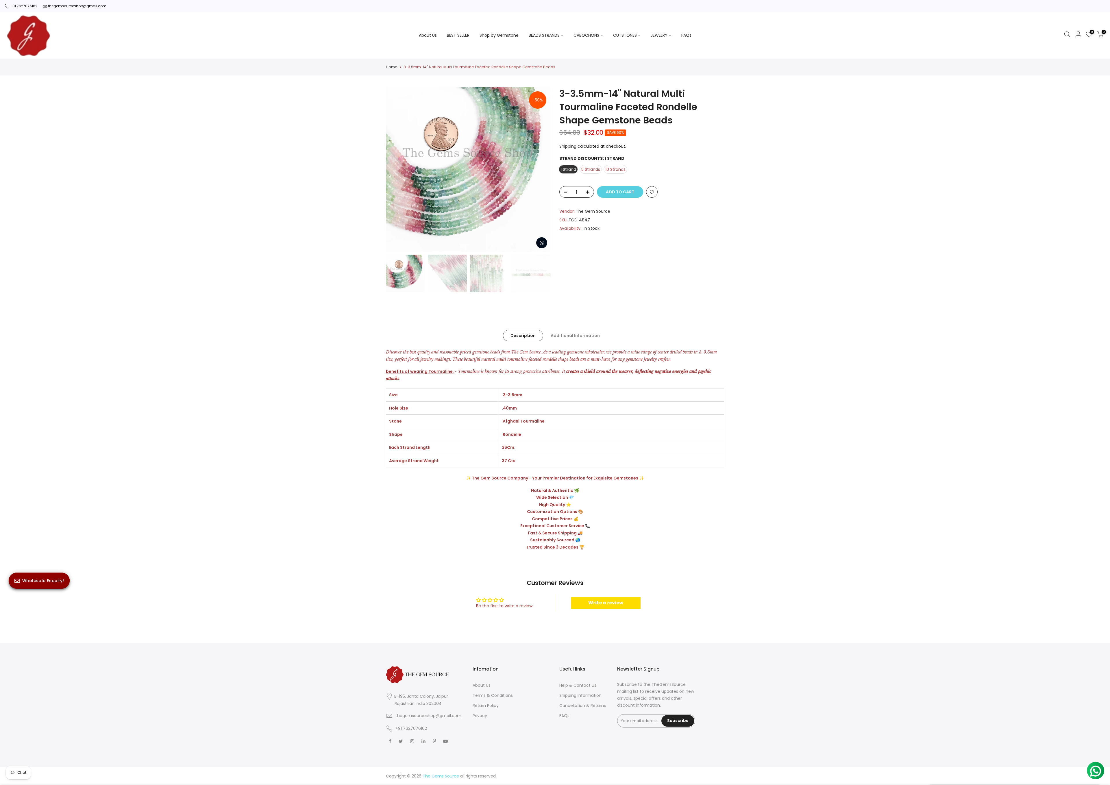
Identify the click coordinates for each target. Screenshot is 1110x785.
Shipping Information (580, 695)
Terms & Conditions (493, 695)
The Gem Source (593, 211)
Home (391, 67)
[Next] (540, 169)
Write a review (605, 602)
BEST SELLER (458, 35)
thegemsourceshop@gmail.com (77, 5)
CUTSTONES (625, 35)
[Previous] (396, 169)
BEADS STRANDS (544, 35)
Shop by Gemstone (499, 35)
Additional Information (575, 335)
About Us (428, 35)
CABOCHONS (586, 35)
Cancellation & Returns (582, 705)
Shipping (567, 146)
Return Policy (486, 705)
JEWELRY (659, 35)
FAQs (686, 35)
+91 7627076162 (23, 5)
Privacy (480, 716)
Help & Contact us (577, 685)
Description (523, 335)
